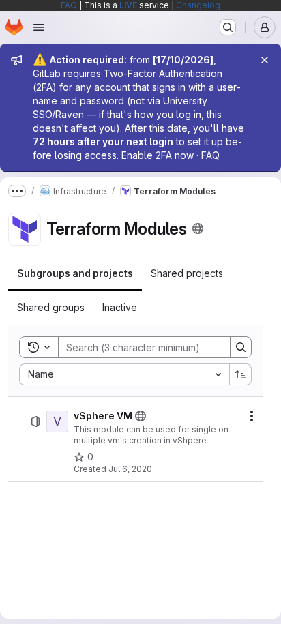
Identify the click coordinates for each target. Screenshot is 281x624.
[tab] (75, 273)
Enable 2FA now (157, 155)
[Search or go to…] (228, 27)
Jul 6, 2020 (130, 469)
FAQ (69, 5)
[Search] (241, 347)
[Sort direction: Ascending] (241, 374)
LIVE (128, 5)
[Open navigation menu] (39, 27)
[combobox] (124, 374)
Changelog (198, 5)
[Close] (264, 60)
